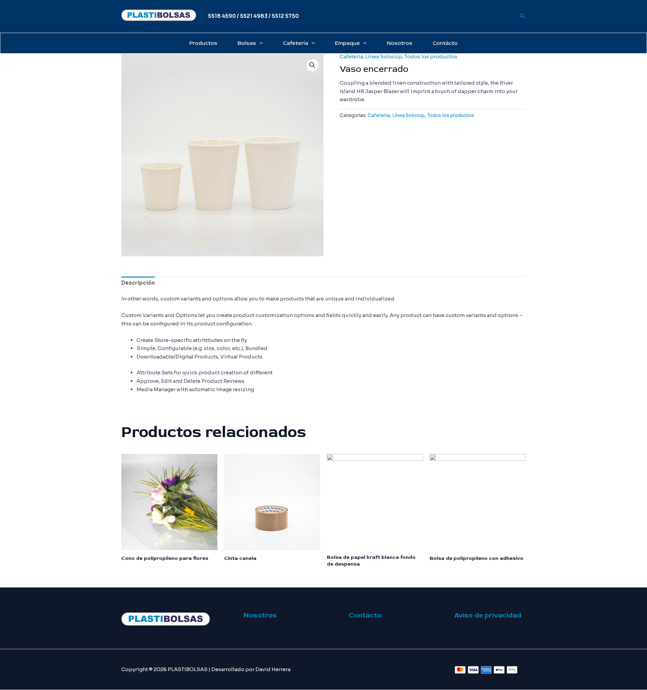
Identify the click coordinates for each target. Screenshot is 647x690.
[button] (312, 65)
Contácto (445, 43)
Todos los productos (430, 56)
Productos (203, 43)
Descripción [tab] (138, 283)
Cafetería (295, 43)
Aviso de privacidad (487, 615)
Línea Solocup (383, 56)
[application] (259, 43)
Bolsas (247, 43)
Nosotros (399, 43)
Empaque (347, 43)
